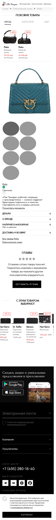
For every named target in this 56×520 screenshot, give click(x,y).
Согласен (27, 514)
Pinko (39, 8)
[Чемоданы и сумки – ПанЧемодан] (9, 3)
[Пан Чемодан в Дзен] (22, 483)
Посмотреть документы (13, 208)
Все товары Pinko (10, 239)
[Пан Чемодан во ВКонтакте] (14, 483)
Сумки (5, 8)
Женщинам (24, 3)
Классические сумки (22, 8)
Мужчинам (37, 3)
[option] (9, 45)
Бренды (47, 3)
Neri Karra (45, 328)
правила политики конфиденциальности (20, 423)
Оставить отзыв (27, 284)
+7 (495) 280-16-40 (18, 468)
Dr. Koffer (17, 331)
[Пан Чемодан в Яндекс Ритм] (30, 483)
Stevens (31, 332)
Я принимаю (20, 423)
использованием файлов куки (22, 508)
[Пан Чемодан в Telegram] (5, 483)
